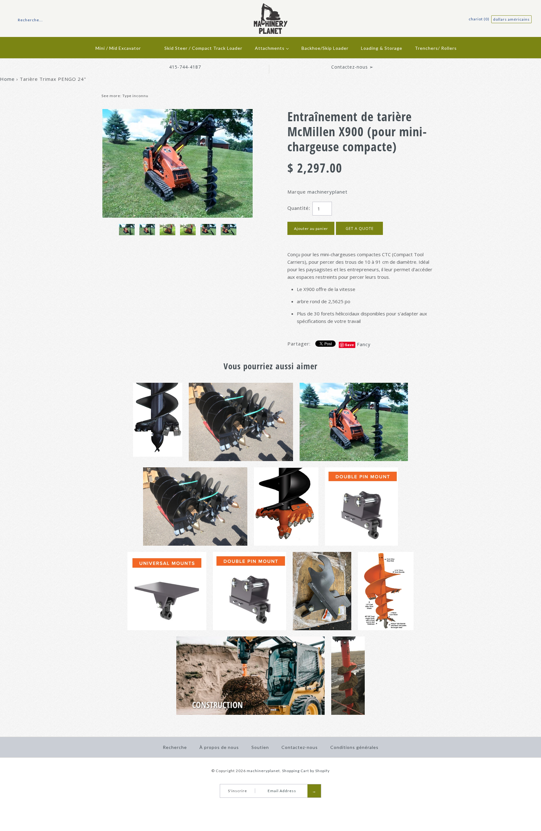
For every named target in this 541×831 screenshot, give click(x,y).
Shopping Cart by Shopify (306, 770)
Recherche (175, 747)
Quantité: (298, 208)
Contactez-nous (299, 747)
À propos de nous (219, 747)
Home (7, 79)
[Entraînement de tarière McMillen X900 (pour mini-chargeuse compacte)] (177, 113)
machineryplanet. (264, 770)
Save (349, 344)
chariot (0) (479, 19)
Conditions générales (354, 747)
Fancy (364, 344)
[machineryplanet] (271, 7)
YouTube (272, 805)
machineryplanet (327, 192)
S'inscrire (237, 790)
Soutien (260, 747)
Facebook (264, 805)
